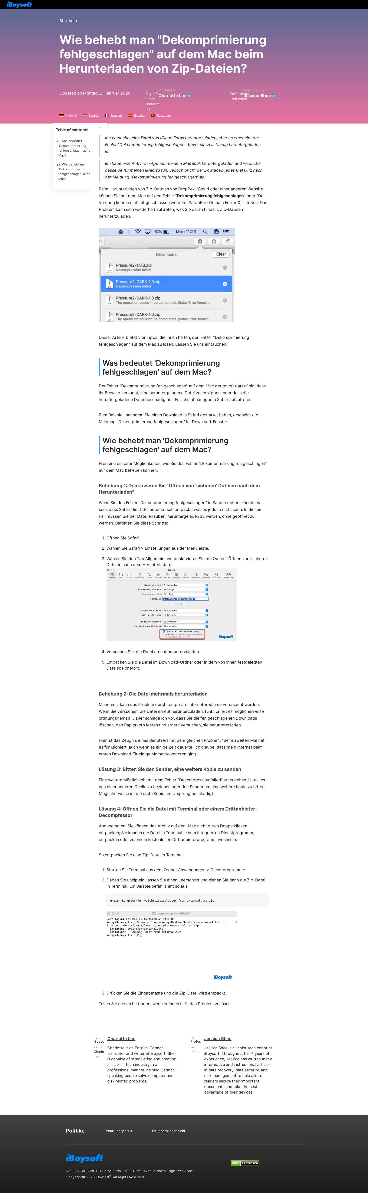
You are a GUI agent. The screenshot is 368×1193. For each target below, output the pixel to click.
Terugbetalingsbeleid (168, 1131)
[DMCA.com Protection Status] (245, 1159)
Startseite (68, 20)
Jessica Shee (257, 95)
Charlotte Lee (172, 95)
